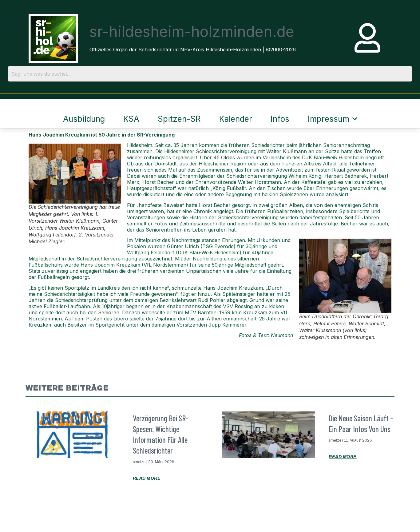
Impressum (328, 119)
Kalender (235, 119)
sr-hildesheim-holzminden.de (191, 31)
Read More (147, 478)
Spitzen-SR (179, 119)
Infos (280, 119)
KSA (131, 119)
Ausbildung (84, 119)
